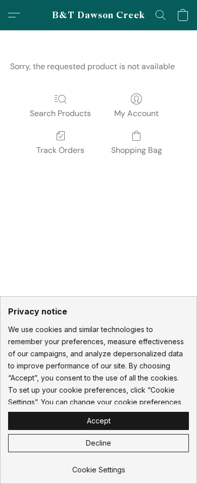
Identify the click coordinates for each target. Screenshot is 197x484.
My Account (136, 113)
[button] (98, 15)
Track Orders (60, 150)
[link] (98, 466)
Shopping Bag (136, 150)
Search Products (60, 113)
